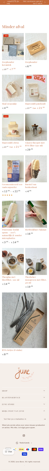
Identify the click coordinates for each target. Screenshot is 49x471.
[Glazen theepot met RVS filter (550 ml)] (36, 127)
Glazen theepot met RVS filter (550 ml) (35, 144)
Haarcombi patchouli (35, 103)
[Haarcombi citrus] (13, 127)
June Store (20, 462)
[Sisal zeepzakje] (13, 88)
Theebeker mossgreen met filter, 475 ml (36, 280)
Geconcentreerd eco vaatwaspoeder (12, 186)
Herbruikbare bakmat (35, 229)
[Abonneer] (45, 419)
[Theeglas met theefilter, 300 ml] (13, 261)
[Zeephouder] (36, 46)
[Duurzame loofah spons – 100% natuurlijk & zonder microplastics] (13, 214)
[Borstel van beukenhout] (36, 168)
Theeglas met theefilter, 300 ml (10, 278)
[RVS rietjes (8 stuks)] (24, 320)
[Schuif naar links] (4, 2)
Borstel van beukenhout (31, 186)
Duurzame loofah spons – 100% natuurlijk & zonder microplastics (12, 233)
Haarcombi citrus (10, 142)
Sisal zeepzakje (9, 103)
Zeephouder (31, 62)
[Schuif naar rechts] (44, 2)
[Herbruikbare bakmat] (36, 214)
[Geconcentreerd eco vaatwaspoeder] (13, 168)
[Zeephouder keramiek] (13, 46)
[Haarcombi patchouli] (36, 88)
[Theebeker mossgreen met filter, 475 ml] (36, 261)
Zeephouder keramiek (8, 63)
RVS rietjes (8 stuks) (12, 350)
